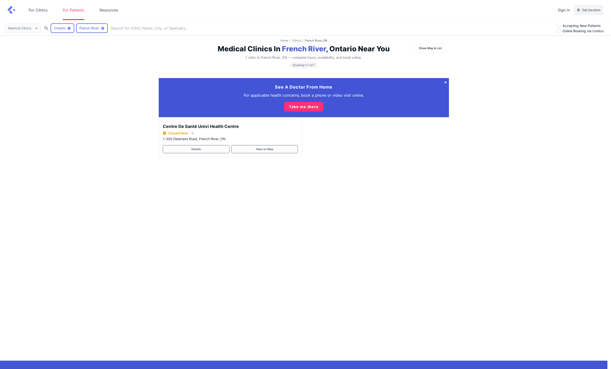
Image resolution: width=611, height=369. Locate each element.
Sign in (564, 10)
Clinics (296, 40)
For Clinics (38, 10)
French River (304, 48)
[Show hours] (193, 133)
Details (196, 149)
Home (284, 40)
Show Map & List (430, 48)
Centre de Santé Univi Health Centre (201, 126)
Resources (109, 10)
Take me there (303, 106)
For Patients (73, 10)
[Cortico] (11, 10)
